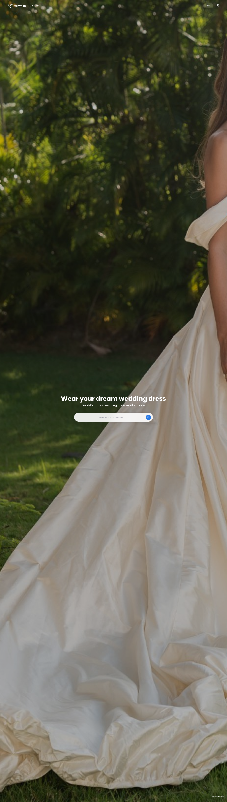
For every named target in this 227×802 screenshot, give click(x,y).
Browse (35, 5)
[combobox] (113, 417)
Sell (208, 5)
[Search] (148, 417)
